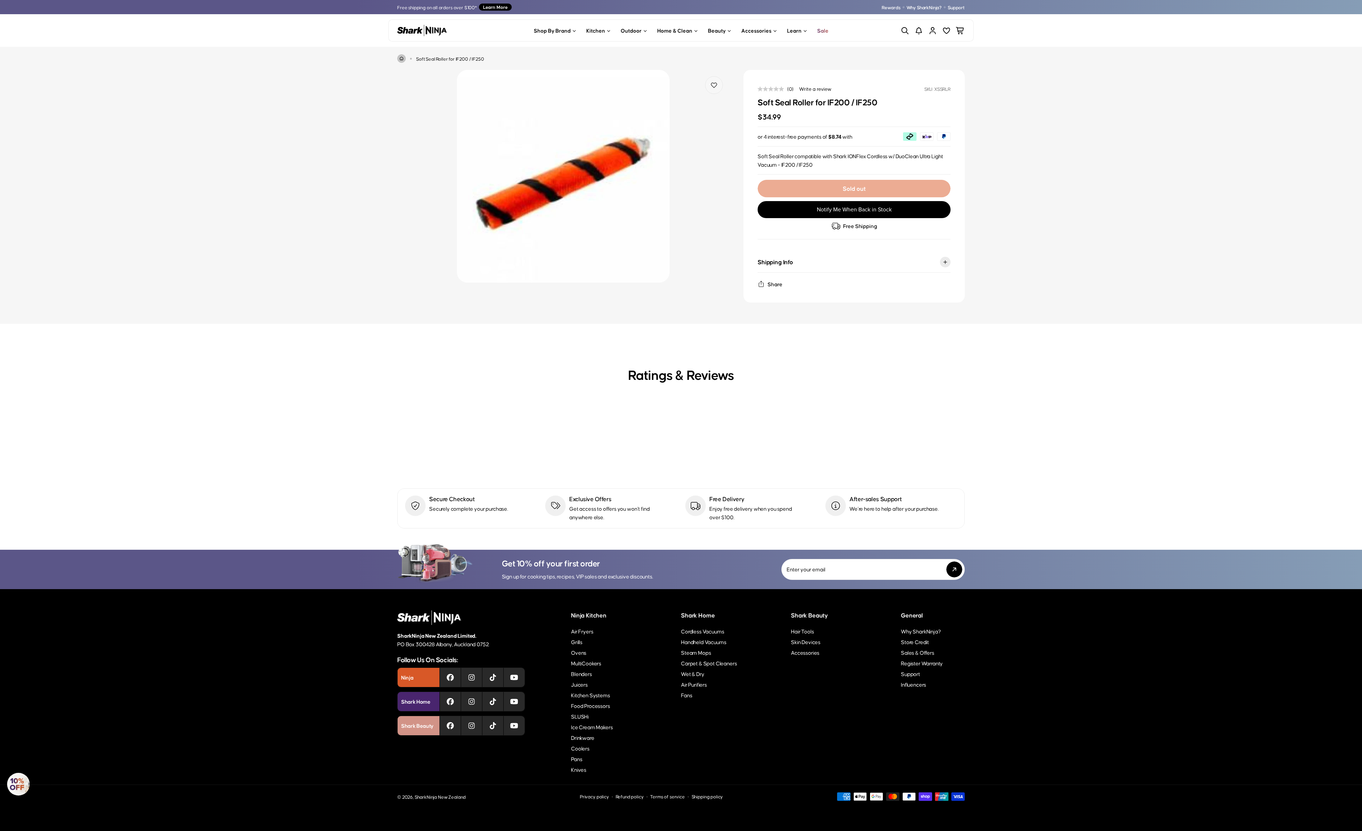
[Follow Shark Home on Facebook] (450, 701)
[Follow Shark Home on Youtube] (514, 701)
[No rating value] (772, 89)
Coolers (580, 748)
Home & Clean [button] (674, 30)
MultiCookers (586, 663)
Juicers (579, 684)
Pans (576, 758)
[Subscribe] (954, 569)
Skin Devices (805, 641)
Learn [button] (794, 30)
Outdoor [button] (631, 30)
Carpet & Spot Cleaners (709, 663)
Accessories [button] (756, 30)
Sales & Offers (917, 652)
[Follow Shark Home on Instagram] (471, 701)
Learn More (495, 7)
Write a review (815, 88)
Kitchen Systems (590, 695)
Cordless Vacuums (702, 631)
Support (956, 7)
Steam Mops (696, 652)
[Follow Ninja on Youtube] (514, 677)
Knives (578, 769)
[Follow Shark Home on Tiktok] (492, 701)
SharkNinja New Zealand (440, 797)
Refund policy (630, 796)
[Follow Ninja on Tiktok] (492, 677)
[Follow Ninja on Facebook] (450, 677)
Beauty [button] (717, 30)
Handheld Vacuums (703, 641)
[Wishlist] (946, 30)
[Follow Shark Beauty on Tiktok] (492, 726)
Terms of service (667, 796)
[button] (18, 784)
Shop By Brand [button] (552, 30)
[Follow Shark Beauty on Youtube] (514, 726)
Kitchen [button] (595, 30)
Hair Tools (802, 631)
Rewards (891, 7)
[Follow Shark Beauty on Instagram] (471, 726)
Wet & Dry (692, 673)
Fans (686, 695)
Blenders (581, 673)
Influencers (913, 684)
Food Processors (590, 705)
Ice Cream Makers (592, 727)
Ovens (578, 652)
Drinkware (582, 737)
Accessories (805, 652)
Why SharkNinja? (924, 7)
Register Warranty (922, 663)
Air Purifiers (694, 684)
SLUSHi (580, 716)
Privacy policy (594, 796)
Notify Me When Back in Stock (854, 209)
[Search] (905, 30)
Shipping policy (707, 796)
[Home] (401, 58)
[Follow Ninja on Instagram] (471, 677)
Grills (576, 641)
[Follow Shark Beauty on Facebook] (450, 726)
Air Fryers (582, 631)
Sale (823, 30)
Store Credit (915, 641)
